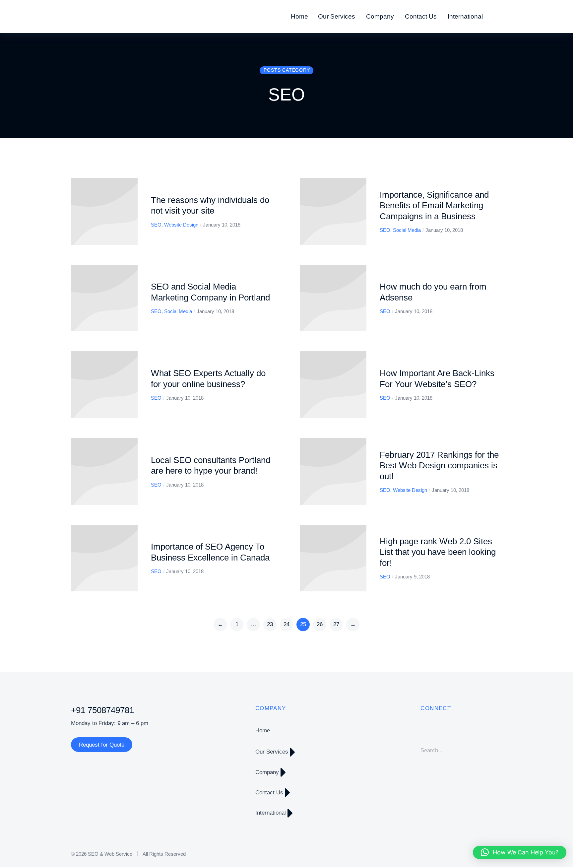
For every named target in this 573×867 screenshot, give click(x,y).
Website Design (181, 225)
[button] (519, 852)
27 (336, 624)
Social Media (407, 230)
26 (320, 624)
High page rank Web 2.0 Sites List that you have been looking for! (438, 552)
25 (303, 624)
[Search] (497, 751)
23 (270, 624)
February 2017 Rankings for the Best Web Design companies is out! (439, 465)
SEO (156, 225)
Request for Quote (101, 745)
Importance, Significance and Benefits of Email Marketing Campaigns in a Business (434, 205)
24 (286, 624)
